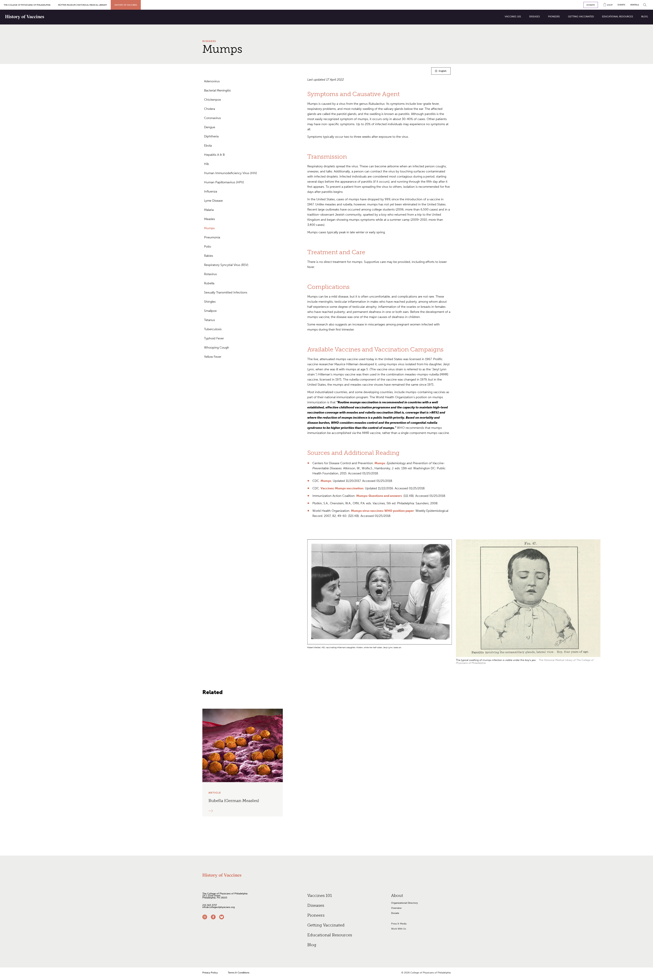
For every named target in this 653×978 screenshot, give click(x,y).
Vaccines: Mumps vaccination (342, 488)
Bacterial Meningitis (217, 90)
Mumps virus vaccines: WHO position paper (382, 511)
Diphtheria (211, 136)
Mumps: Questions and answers (379, 496)
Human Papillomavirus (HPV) (224, 182)
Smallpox (210, 311)
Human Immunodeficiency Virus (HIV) (230, 173)
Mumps (209, 228)
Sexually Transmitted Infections (225, 292)
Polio (207, 246)
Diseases (209, 41)
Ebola (208, 145)
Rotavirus (210, 274)
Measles (209, 219)
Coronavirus (212, 118)
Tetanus (209, 320)
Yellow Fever (212, 357)
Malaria (209, 210)
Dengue (209, 127)
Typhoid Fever (214, 338)
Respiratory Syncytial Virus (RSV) (226, 265)
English (443, 72)
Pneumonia (212, 237)
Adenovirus (212, 81)
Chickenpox (212, 100)
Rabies (208, 256)
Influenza (210, 191)
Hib (206, 164)
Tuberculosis (213, 329)
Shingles (210, 301)
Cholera (209, 109)
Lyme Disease (213, 201)
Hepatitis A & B (214, 155)
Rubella (209, 283)
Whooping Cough (216, 347)
